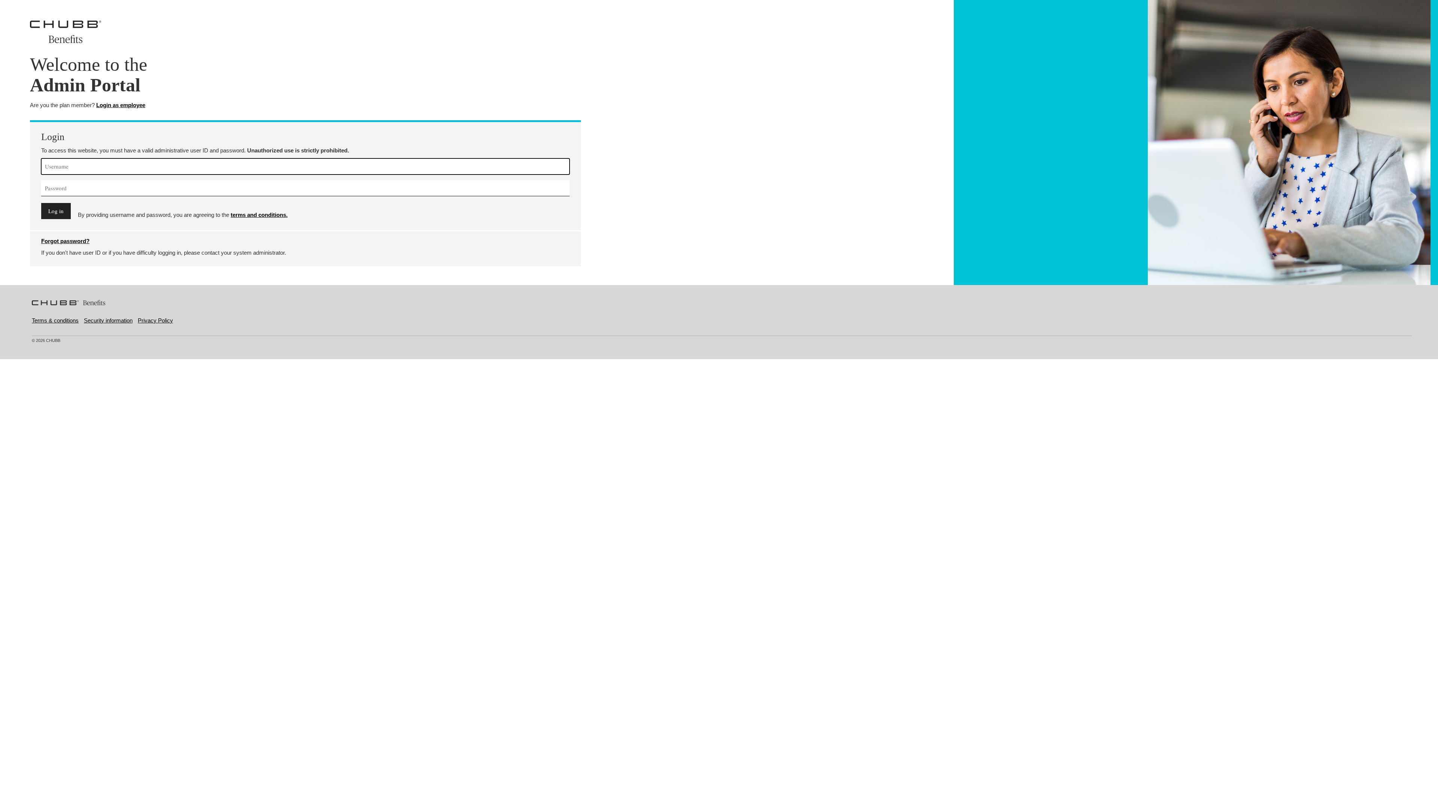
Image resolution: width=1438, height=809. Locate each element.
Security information (108, 320)
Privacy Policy (155, 320)
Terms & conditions (55, 320)
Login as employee (120, 105)
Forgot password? (65, 241)
